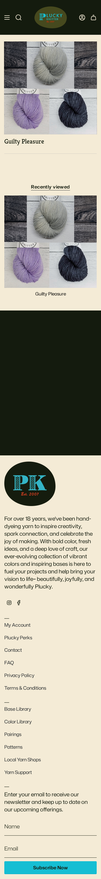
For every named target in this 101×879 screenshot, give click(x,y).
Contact (13, 650)
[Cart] (93, 17)
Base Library (17, 709)
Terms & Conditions (25, 688)
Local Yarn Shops (22, 759)
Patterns (13, 747)
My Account (17, 625)
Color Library (18, 721)
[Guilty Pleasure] (50, 242)
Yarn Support (18, 772)
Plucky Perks (18, 637)
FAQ (9, 662)
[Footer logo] (29, 484)
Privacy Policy (19, 675)
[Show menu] (7, 17)
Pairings (13, 734)
